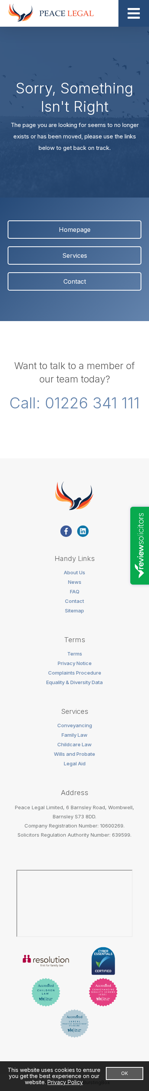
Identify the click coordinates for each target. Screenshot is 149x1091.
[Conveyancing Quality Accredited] (103, 993)
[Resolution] (45, 961)
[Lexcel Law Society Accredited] (74, 1024)
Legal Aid (75, 763)
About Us (74, 572)
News (74, 582)
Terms (74, 654)
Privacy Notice (75, 663)
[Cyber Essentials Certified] (103, 961)
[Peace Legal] (51, 13)
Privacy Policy (65, 1082)
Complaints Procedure (74, 673)
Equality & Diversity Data (74, 682)
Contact (74, 281)
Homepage (75, 229)
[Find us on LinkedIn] (83, 531)
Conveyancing (74, 725)
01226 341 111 (92, 403)
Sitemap (74, 610)
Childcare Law (74, 744)
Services (74, 255)
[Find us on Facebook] (66, 531)
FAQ (74, 591)
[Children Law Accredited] (45, 993)
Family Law (74, 735)
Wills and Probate (74, 754)
